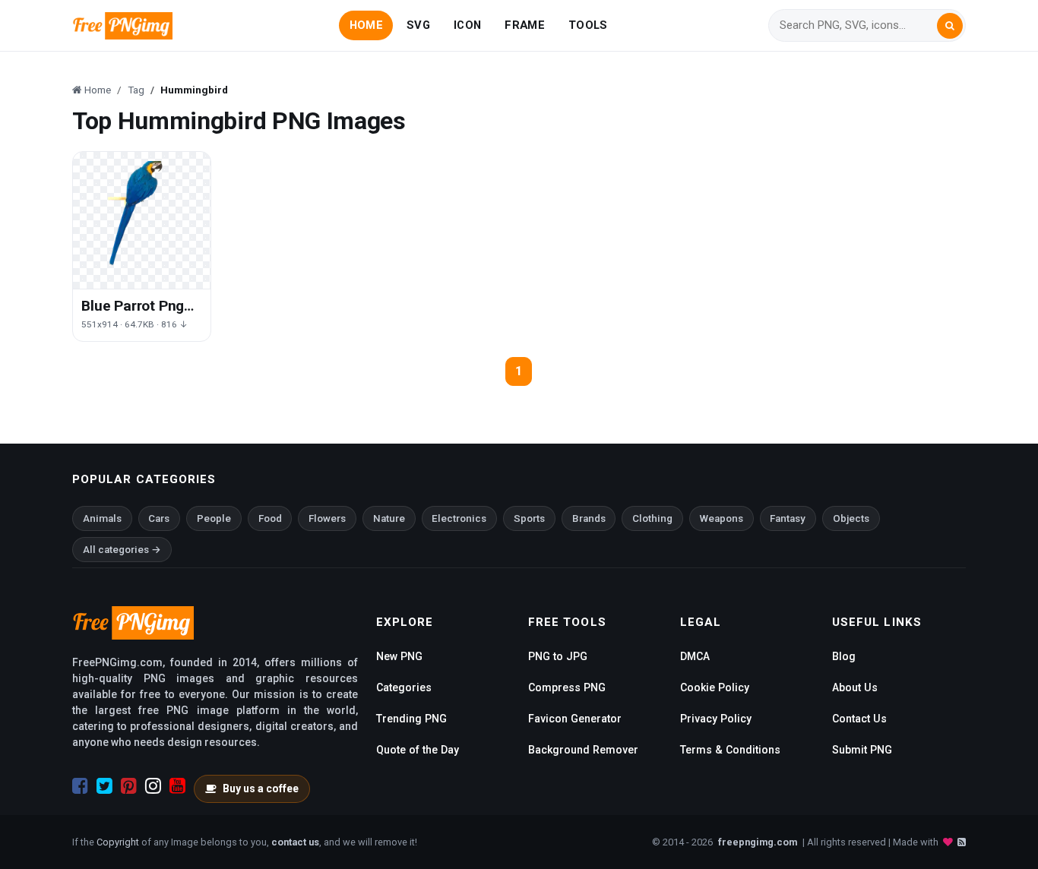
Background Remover (583, 749)
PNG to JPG (557, 656)
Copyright (118, 842)
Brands (589, 518)
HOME (366, 25)
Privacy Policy (716, 718)
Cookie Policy (714, 687)
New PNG (399, 656)
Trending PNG (411, 718)
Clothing (652, 518)
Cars (158, 518)
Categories (404, 687)
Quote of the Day (417, 749)
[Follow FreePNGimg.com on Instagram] (153, 786)
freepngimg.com (757, 842)
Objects (851, 518)
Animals (102, 518)
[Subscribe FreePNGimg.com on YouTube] (177, 786)
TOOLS (587, 25)
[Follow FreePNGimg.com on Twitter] (104, 786)
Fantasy (787, 518)
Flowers (327, 518)
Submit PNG (862, 749)
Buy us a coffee (261, 788)
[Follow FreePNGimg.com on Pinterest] (129, 786)
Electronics (459, 518)
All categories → (122, 549)
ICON (467, 25)
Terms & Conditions (730, 749)
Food (270, 518)
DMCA (695, 656)
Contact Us (859, 718)
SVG (418, 25)
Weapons (721, 518)
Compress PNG (567, 687)
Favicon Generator (575, 718)
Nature (389, 518)
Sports (529, 518)
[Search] (950, 26)
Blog (844, 656)
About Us (855, 687)
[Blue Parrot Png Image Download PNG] (141, 220)
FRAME (524, 25)
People (214, 518)
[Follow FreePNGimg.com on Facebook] (80, 786)
